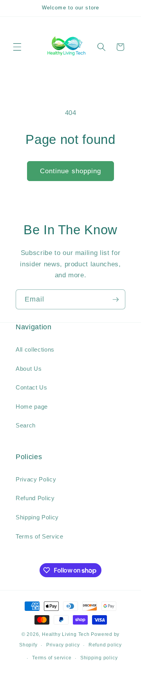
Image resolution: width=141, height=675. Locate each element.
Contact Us (31, 387)
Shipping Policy (37, 517)
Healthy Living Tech (66, 634)
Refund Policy (35, 498)
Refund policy (105, 645)
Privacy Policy (36, 479)
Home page (32, 406)
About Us (29, 368)
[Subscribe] (115, 299)
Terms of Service (39, 536)
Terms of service (51, 658)
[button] (17, 47)
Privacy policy (63, 645)
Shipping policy (99, 658)
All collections (35, 349)
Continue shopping (70, 170)
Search (26, 425)
